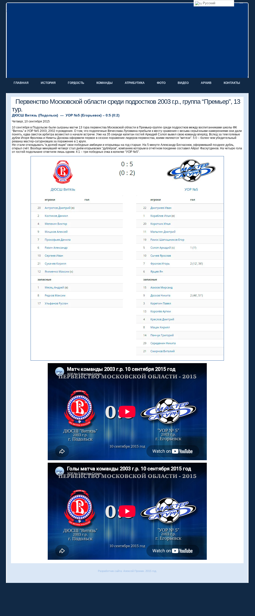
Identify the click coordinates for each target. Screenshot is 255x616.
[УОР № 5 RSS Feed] (11, 578)
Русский (208, 3)
